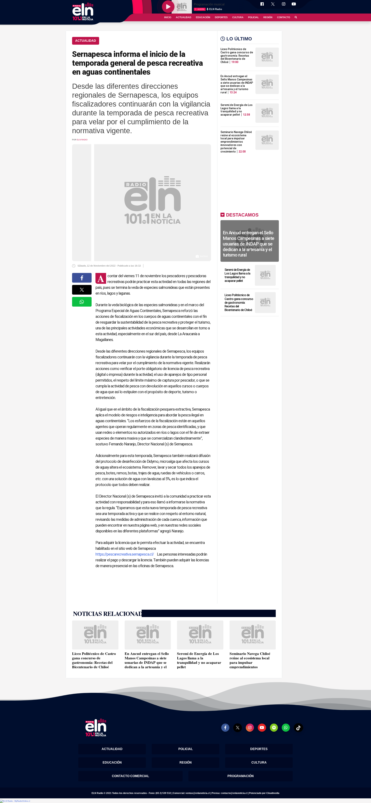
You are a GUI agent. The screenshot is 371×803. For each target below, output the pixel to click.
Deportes (221, 17)
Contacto (283, 17)
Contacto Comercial (130, 776)
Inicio (167, 17)
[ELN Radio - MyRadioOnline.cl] (15, 801)
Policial (253, 17)
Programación (240, 776)
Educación (203, 17)
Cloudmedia (272, 793)
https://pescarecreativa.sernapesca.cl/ (124, 554)
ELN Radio (82, 140)
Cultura (237, 17)
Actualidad (183, 17)
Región (267, 17)
